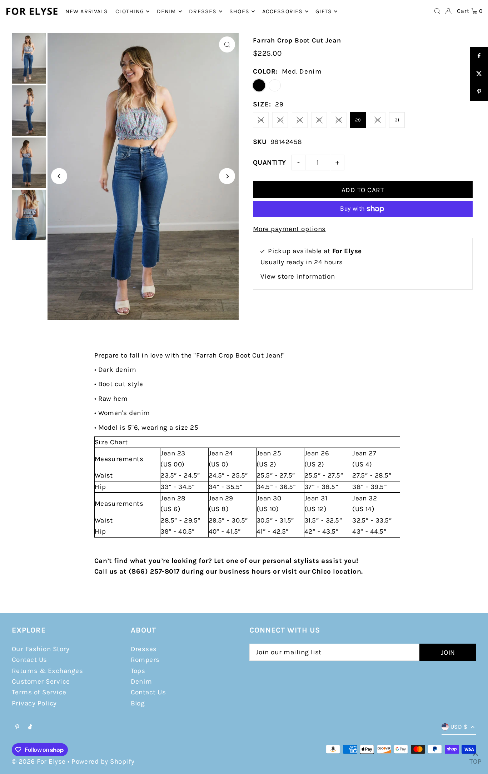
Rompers (145, 660)
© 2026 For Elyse (39, 761)
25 (280, 120)
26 (300, 120)
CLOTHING (129, 11)
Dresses (144, 649)
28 (338, 120)
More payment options (289, 229)
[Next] (227, 176)
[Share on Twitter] (479, 74)
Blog (138, 703)
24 (261, 120)
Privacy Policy (34, 703)
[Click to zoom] (227, 44)
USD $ (458, 726)
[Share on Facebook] (479, 56)
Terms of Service (39, 692)
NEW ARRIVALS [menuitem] (86, 11)
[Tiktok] (30, 727)
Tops (138, 671)
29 (358, 120)
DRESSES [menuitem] (202, 11)
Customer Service (41, 681)
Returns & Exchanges (47, 671)
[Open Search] (437, 11)
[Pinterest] (17, 727)
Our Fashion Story (40, 649)
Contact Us (29, 660)
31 (397, 120)
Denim (141, 681)
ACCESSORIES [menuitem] (282, 11)
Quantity (269, 162)
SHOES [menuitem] (239, 11)
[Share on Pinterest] (479, 92)
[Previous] (59, 176)
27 (319, 120)
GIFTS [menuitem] (323, 11)
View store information (297, 276)
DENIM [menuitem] (166, 11)
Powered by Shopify (103, 761)
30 (377, 120)
